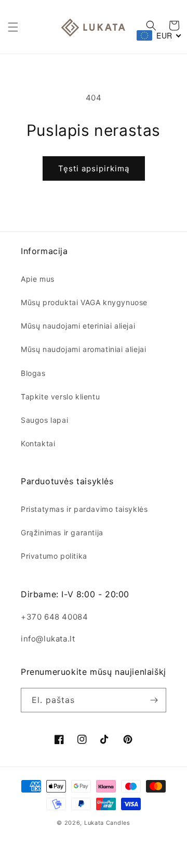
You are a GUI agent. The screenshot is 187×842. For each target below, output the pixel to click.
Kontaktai (38, 443)
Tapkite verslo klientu (60, 396)
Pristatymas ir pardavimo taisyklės (84, 509)
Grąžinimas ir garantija (62, 532)
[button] (13, 27)
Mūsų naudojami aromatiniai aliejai (83, 349)
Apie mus (38, 278)
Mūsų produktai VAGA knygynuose (84, 302)
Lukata (94, 822)
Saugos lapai (44, 420)
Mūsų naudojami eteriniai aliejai (78, 325)
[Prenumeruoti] (154, 700)
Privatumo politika (54, 555)
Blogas (33, 373)
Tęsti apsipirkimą (93, 168)
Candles (118, 822)
